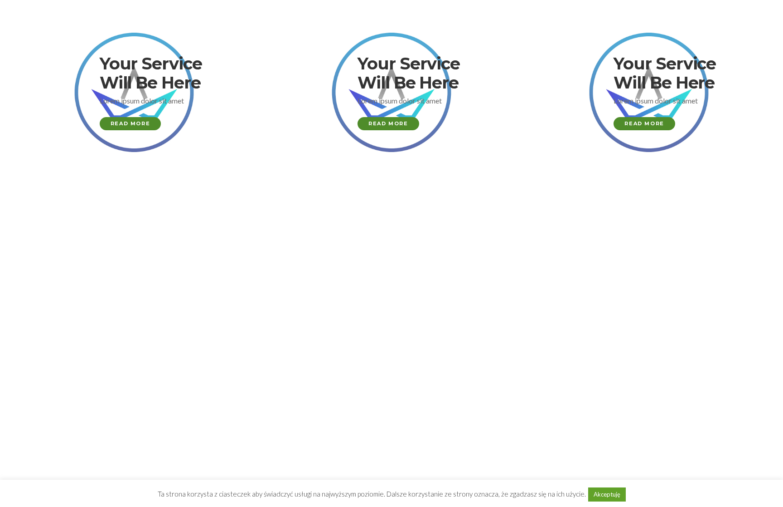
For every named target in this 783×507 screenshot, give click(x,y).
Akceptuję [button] (607, 494)
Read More (130, 123)
